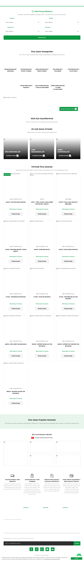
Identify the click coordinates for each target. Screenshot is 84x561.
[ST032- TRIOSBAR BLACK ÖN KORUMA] (68, 280)
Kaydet (77, 543)
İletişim (45, 510)
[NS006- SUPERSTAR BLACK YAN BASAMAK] (42, 327)
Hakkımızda (66, 510)
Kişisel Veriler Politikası (69, 520)
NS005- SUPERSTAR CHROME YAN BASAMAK (68, 345)
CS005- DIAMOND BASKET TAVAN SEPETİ (15, 250)
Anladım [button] (77, 558)
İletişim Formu (47, 513)
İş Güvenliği (66, 523)
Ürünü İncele (16, 214)
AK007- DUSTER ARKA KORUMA (16, 202)
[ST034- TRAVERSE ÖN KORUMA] (16, 280)
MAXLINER (68, 199)
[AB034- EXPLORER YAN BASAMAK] (16, 327)
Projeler (25, 510)
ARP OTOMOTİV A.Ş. (16, 199)
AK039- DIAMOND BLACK (42, 249)
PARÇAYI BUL (42, 37)
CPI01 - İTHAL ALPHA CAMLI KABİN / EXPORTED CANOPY (42, 203)
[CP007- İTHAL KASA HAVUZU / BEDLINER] (68, 185)
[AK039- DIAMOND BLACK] (42, 232)
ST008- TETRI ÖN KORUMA (42, 297)
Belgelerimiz (66, 513)
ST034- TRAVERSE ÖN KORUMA (16, 297)
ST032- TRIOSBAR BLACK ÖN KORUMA (68, 297)
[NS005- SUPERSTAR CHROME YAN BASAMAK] (68, 327)
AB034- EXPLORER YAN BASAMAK (15, 344)
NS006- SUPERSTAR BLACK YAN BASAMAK (42, 345)
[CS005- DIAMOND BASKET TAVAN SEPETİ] (16, 232)
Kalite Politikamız (67, 517)
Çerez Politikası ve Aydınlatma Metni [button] (51, 559)
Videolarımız (26, 513)
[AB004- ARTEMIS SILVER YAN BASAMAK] (16, 374)
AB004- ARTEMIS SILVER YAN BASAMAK (15, 392)
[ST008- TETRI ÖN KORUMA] (42, 280)
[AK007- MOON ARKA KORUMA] (68, 232)
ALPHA (42, 199)
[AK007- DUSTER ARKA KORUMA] (16, 185)
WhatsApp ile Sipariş (16, 209)
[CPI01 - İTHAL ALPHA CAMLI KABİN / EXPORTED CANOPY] (42, 185)
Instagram (45, 517)
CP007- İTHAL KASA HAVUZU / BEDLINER (68, 203)
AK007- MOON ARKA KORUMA (68, 249)
